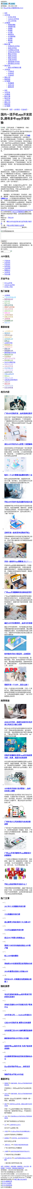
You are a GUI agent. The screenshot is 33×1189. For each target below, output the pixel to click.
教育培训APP (8, 299)
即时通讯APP (8, 360)
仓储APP (7, 382)
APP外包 (7, 318)
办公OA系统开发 (9, 362)
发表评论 (3, 241)
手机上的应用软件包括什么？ (15, 884)
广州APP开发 (8, 370)
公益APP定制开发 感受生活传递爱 (17, 1023)
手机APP (11, 217)
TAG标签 (8, 1168)
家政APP (7, 348)
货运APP (7, 383)
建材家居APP (8, 354)
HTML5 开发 (8, 287)
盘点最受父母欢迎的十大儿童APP (17, 922)
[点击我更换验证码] (7, 231)
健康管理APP (8, 311)
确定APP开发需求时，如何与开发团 (18, 623)
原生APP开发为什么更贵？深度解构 (18, 444)
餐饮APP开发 (12, 54)
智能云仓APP (8, 378)
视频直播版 (11, 24)
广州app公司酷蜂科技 (18, 212)
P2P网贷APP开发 (13, 50)
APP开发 (7, 15)
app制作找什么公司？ (15, 1124)
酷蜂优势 (11, 87)
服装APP (7, 322)
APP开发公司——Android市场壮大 (18, 1015)
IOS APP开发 (12, 21)
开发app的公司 (9, 374)
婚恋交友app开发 (9, 358)
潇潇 (5, 1104)
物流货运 (11, 34)
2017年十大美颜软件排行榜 (14, 906)
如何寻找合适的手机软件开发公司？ (20, 1151)
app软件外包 (8, 372)
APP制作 (7, 295)
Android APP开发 (13, 19)
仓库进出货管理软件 (11, 380)
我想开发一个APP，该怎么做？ (16, 685)
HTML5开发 (12, 17)
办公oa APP (8, 337)
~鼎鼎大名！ (7, 1144)
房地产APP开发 (9, 307)
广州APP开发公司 (10, 297)
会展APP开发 (12, 59)
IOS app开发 (8, 283)
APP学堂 (7, 272)
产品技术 (11, 71)
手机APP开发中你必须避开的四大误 (18, 502)
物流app (6, 376)
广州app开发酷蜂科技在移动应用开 (18, 592)
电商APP (7, 313)
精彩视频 (13, 1166)
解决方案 (7, 44)
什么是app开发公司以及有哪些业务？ (21, 1131)
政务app (6, 341)
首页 (5, 13)
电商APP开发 (12, 56)
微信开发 (7, 65)
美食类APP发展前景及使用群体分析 (18, 963)
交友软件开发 (8, 385)
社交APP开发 (8, 387)
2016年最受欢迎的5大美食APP (16, 971)
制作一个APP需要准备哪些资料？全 (18, 475)
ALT (5, 1124)
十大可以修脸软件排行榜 (14, 930)
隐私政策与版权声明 (18, 1168)
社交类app (7, 356)
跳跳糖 (6, 1083)
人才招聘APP (8, 331)
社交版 (10, 32)
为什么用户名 (8, 1158)
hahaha (6, 1093)
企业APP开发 (8, 366)
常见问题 (7, 274)
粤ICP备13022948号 (20, 1179)
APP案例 (7, 23)
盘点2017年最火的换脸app (14, 938)
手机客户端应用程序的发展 (21, 1144)
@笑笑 (6, 1131)
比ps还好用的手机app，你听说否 (17, 1066)
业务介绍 (11, 85)
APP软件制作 (8, 315)
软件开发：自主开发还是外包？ (20, 1138)
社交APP (7, 301)
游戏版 (10, 28)
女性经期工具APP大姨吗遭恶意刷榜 (18, 1030)
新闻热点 (7, 270)
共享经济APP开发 (14, 46)
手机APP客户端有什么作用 (15, 225)
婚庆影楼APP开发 (14, 61)
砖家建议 (6, 1138)
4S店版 (10, 42)
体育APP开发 (8, 305)
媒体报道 (7, 79)
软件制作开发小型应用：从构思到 (17, 654)
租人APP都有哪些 (11, 956)
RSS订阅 (26, 1166)
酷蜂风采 (20, 1166)
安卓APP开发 (8, 309)
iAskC (6, 1116)
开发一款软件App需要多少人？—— (18, 561)
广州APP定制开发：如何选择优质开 (18, 413)
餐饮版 (10, 40)
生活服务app (8, 346)
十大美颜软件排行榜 (12, 914)
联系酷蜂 (11, 83)
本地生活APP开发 (14, 52)
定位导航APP (8, 368)
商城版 (10, 30)
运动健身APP (8, 320)
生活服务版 (11, 36)
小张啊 (6, 1151)
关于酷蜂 (7, 81)
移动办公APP (8, 364)
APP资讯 (7, 69)
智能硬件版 (11, 26)
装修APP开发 (8, 316)
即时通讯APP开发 (14, 63)
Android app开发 (9, 285)
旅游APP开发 (12, 48)
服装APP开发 (12, 58)
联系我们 (7, 1166)
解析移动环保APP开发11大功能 (16, 1038)
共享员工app (8, 335)
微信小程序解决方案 (14, 67)
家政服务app (8, 345)
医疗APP (7, 303)
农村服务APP (8, 339)
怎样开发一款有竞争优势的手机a (17, 533)
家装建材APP (8, 350)
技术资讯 (7, 266)
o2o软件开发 (8, 343)
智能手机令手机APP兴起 (14, 1074)
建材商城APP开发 (10, 352)
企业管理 (7, 268)
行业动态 (11, 75)
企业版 (10, 38)
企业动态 (11, 73)
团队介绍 (7, 77)
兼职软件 (7, 333)
